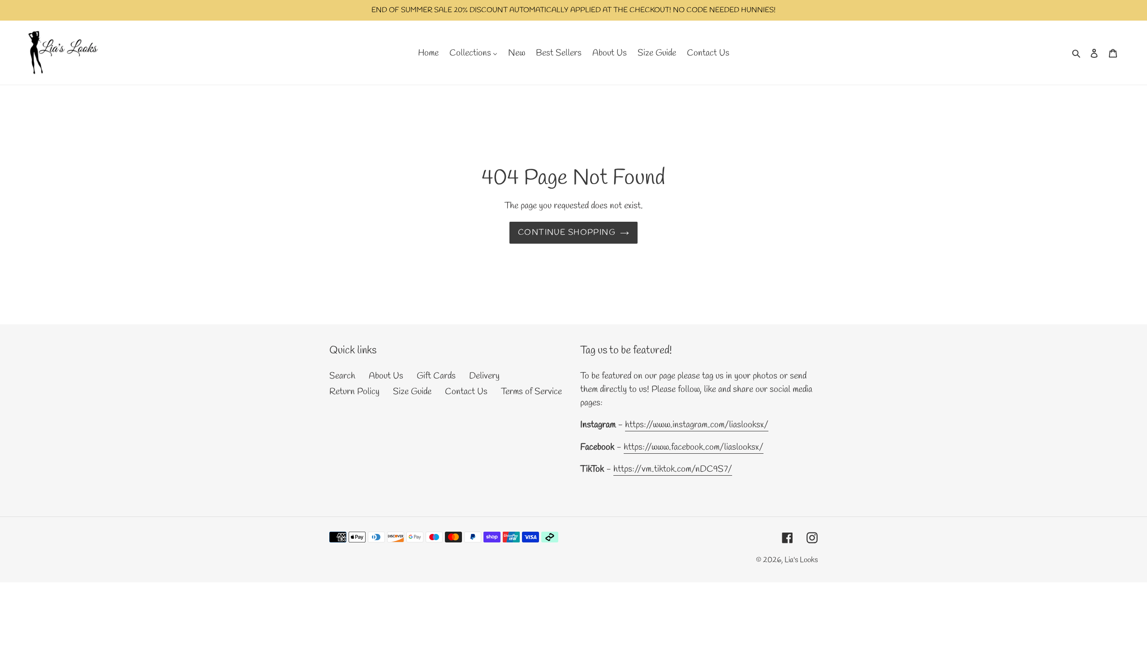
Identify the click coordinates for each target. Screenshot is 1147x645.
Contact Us (466, 392)
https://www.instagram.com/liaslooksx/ (696, 425)
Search (342, 376)
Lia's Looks (801, 560)
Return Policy (354, 392)
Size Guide (412, 392)
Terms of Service (531, 392)
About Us (386, 376)
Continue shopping (567, 232)
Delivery (484, 376)
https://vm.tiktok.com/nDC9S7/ (672, 469)
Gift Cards (436, 376)
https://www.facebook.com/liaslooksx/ (693, 447)
